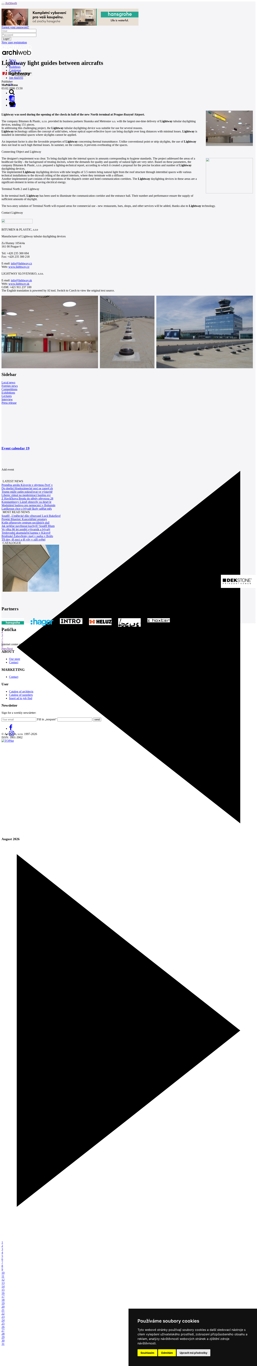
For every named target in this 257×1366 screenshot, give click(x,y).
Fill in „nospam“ (47, 719)
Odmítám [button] (167, 1352)
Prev (4, 648)
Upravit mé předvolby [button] (193, 1352)
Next (10, 648)
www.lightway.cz (18, 266)
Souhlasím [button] (147, 1352)
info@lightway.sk (21, 280)
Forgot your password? (15, 27)
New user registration (14, 42)
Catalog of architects (21, 691)
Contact (13, 662)
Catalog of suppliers (21, 694)
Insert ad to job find (20, 698)
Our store (14, 659)
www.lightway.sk (18, 283)
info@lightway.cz (21, 263)
